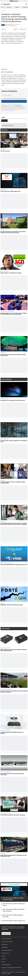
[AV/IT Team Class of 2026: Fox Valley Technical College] (14, 894)
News (3, 25)
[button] (1, 4)
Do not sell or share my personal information (11, 967)
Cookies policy (5, 947)
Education (9, 7)
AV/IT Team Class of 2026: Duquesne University (13, 915)
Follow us (17, 29)
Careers (3, 961)
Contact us (4, 959)
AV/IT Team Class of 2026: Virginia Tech (14, 920)
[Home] (14, 1)
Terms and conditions (6, 938)
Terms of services (16, 105)
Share (4, 29)
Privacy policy (4, 944)
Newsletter (24, 29)
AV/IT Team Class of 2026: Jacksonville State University (13, 910)
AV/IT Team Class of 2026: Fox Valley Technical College (13, 898)
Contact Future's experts (7, 941)
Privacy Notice (18, 106)
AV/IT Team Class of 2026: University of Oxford (14, 904)
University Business (11, 24)
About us (3, 956)
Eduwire (18, 24)
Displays (17, 7)
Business (3, 10)
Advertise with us (5, 953)
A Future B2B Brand (6, 964)
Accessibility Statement (7, 950)
